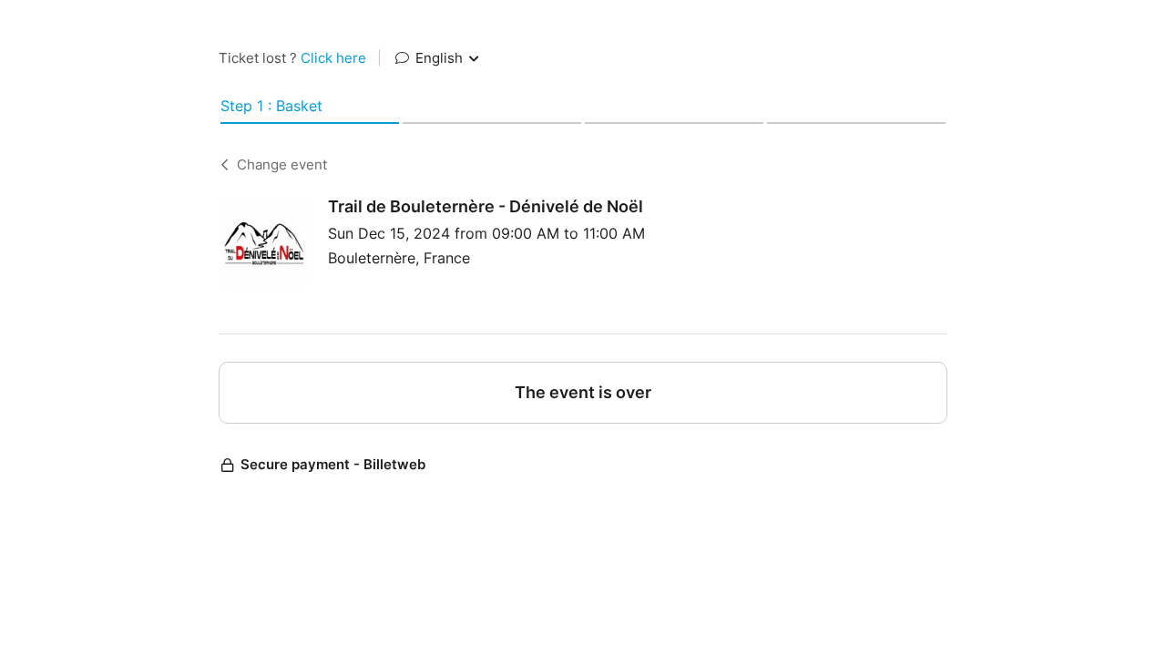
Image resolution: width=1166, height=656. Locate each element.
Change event (282, 164)
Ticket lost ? (292, 58)
